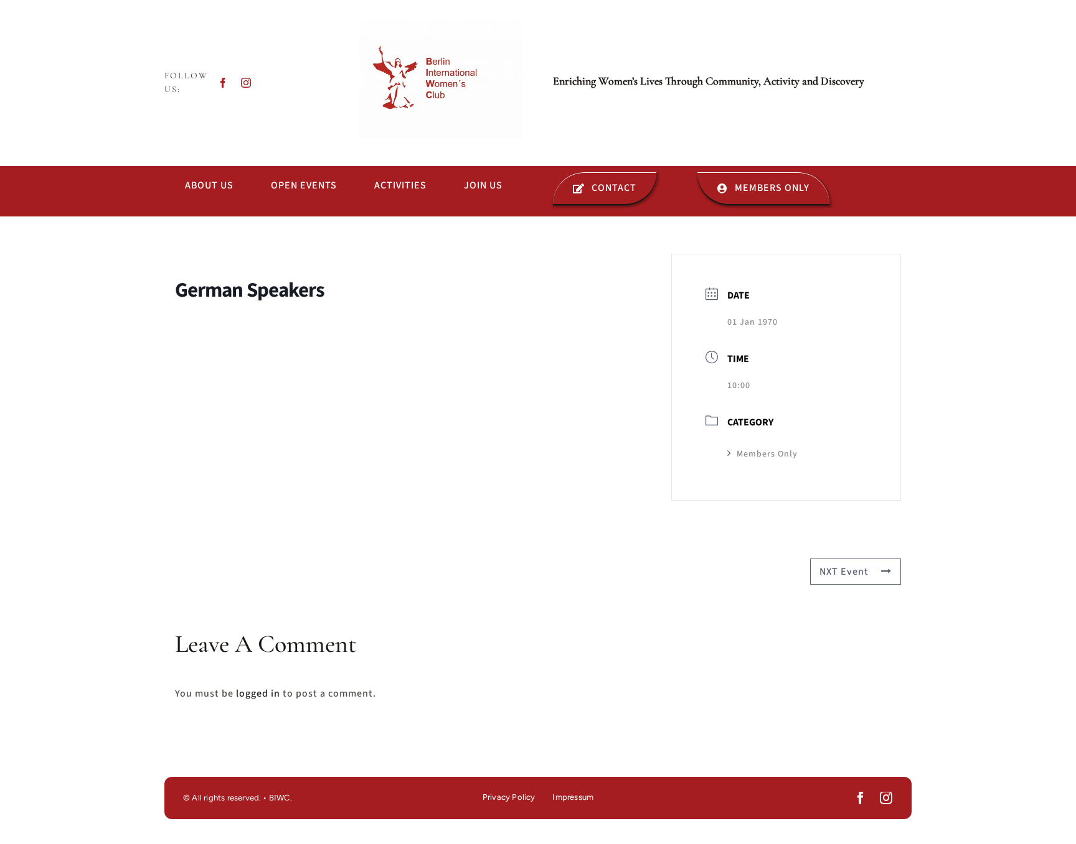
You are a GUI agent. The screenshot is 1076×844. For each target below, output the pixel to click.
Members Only (767, 454)
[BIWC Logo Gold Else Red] (441, 27)
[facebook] (223, 83)
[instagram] (246, 83)
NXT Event (844, 571)
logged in (258, 693)
